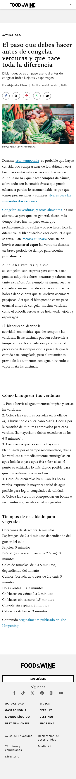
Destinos (46, 716)
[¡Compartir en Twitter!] (16, 96)
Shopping (47, 723)
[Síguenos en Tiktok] (23, 693)
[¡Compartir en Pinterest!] (26, 96)
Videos (44, 703)
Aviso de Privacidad (19, 736)
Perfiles (46, 710)
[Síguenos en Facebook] (14, 693)
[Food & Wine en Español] (22, 4)
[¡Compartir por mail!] (47, 96)
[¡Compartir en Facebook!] (6, 96)
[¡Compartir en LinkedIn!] (37, 96)
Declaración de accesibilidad (48, 737)
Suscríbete (38, 678)
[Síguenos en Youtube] (61, 693)
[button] (4, 4)
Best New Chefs (17, 723)
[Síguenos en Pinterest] (42, 693)
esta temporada (27, 160)
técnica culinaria (35, 239)
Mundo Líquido (17, 716)
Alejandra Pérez (17, 85)
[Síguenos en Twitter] (32, 693)
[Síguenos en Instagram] (51, 693)
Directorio (12, 756)
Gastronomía (16, 710)
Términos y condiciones (13, 748)
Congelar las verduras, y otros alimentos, (32, 210)
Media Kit (44, 746)
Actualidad (11, 35)
